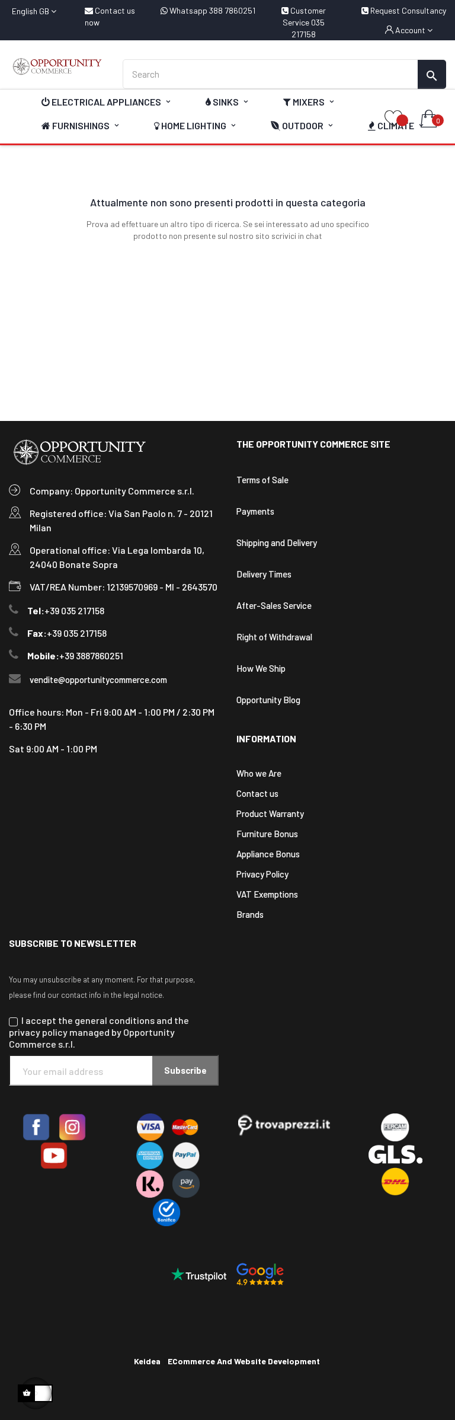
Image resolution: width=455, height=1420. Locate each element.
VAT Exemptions (267, 894)
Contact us (257, 793)
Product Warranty (270, 813)
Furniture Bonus (267, 833)
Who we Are (258, 773)
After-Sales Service (274, 605)
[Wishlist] (393, 119)
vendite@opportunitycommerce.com (98, 679)
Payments (255, 511)
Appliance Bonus (268, 853)
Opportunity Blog (268, 699)
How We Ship (261, 668)
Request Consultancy (407, 10)
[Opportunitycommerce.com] (57, 66)
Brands (250, 914)
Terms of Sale (262, 479)
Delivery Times (263, 574)
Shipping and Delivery (276, 542)
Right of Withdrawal (274, 636)
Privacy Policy (262, 874)
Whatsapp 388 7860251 (211, 10)
